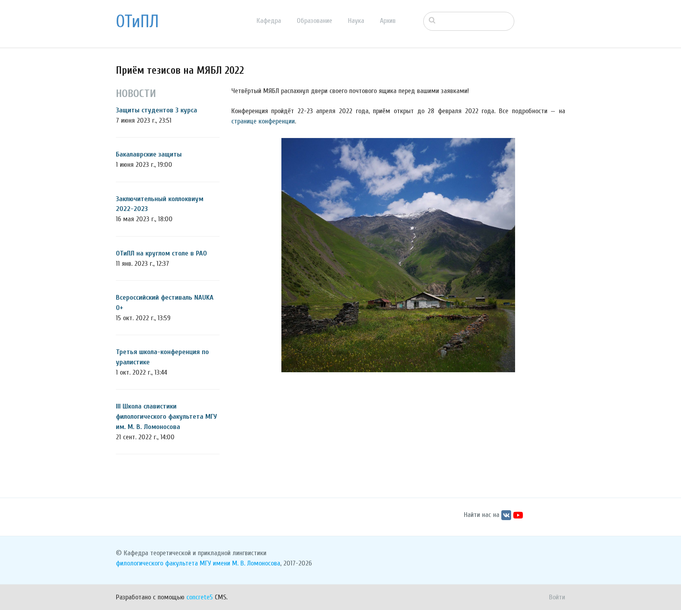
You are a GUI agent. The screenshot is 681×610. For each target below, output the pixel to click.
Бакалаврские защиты (149, 154)
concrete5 (199, 597)
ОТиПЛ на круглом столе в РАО (161, 253)
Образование (314, 21)
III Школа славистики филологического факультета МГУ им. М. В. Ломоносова (166, 416)
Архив (388, 21)
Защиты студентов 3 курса (156, 110)
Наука (356, 21)
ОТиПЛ (137, 21)
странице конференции (263, 121)
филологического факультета (157, 563)
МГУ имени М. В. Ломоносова (240, 563)
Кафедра (269, 21)
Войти (557, 597)
